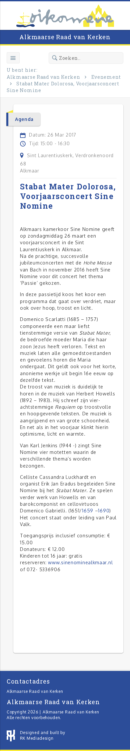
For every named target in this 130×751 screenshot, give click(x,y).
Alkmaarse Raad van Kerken (65, 37)
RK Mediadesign (37, 738)
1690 (103, 510)
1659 (87, 510)
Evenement (106, 77)
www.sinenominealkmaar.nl (80, 562)
